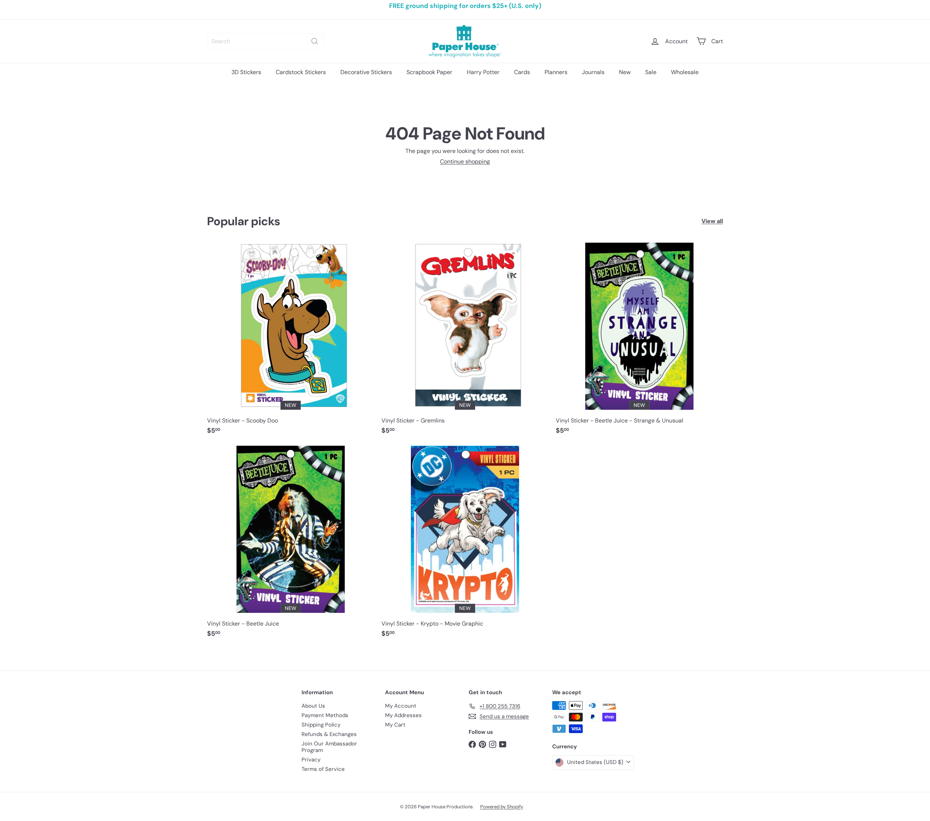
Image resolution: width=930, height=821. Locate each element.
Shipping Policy (321, 724)
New (625, 72)
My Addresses (403, 715)
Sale (650, 72)
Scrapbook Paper (429, 72)
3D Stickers (246, 72)
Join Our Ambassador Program (329, 747)
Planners (556, 72)
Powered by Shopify (501, 807)
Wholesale (685, 72)
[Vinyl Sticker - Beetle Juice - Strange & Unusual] (639, 342)
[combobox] (265, 41)
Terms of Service (323, 769)
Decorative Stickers (366, 72)
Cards (522, 72)
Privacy (311, 759)
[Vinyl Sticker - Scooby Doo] (290, 342)
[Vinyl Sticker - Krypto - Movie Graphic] (465, 545)
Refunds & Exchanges (329, 734)
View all (712, 221)
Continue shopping (465, 161)
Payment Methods (325, 715)
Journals (593, 72)
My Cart (395, 724)
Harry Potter (483, 72)
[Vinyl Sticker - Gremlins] (465, 342)
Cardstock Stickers (301, 72)
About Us (313, 705)
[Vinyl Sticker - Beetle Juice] (290, 545)
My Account (400, 705)
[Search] (314, 41)
